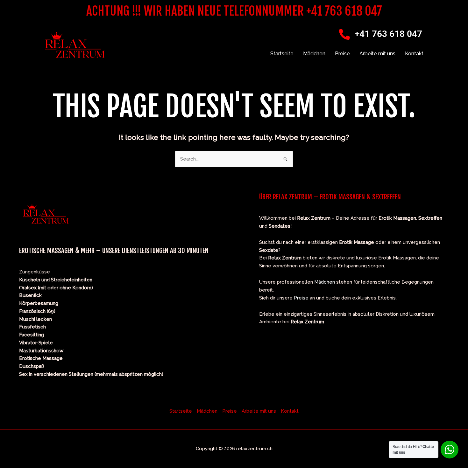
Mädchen (314, 54)
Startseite (282, 54)
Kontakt (414, 54)
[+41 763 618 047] (344, 34)
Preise (342, 54)
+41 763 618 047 (388, 34)
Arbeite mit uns (377, 54)
